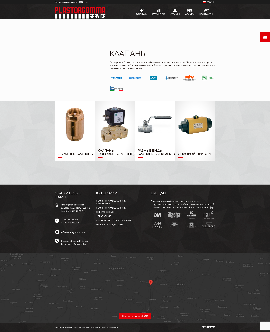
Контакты (206, 14)
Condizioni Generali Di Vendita (74, 241)
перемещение (105, 212)
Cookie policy (80, 244)
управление (103, 216)
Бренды (141, 14)
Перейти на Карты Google (135, 315)
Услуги (189, 14)
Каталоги (158, 14)
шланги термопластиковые (113, 221)
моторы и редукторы (109, 225)
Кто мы (175, 14)
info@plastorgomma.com (73, 232)
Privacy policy (67, 244)
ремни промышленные (111, 208)
